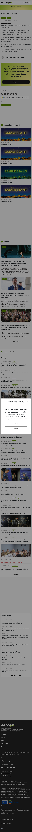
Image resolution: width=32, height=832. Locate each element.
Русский (16, 428)
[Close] (27, 402)
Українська (16, 423)
